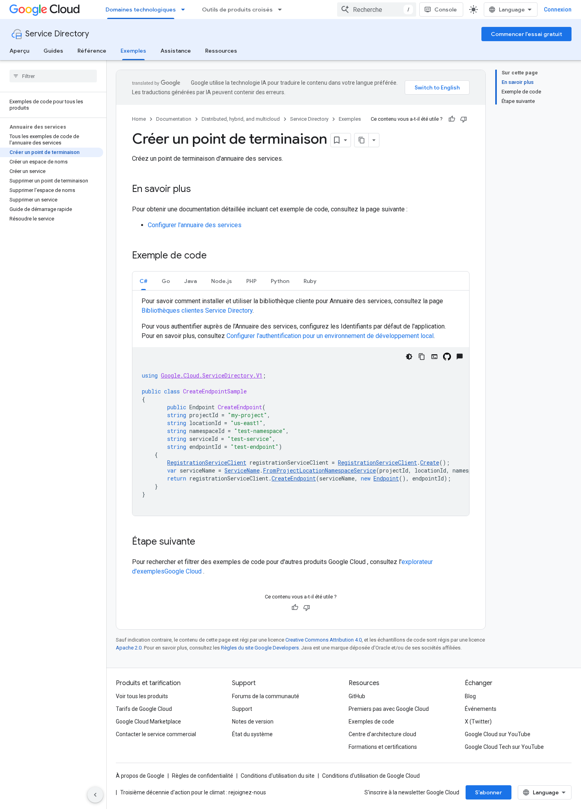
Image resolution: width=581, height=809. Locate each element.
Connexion (558, 9)
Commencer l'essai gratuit (526, 34)
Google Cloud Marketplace (148, 721)
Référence (91, 50)
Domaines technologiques (141, 9)
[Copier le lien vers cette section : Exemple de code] (215, 256)
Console (445, 9)
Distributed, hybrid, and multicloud (241, 119)
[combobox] (376, 9)
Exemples (133, 50)
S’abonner (488, 792)
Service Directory (57, 34)
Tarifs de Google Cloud (144, 709)
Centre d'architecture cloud (382, 734)
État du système (252, 734)
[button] (143, 281)
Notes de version (253, 721)
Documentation (173, 119)
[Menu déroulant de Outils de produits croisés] (282, 9)
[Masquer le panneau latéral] (95, 795)
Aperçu (19, 50)
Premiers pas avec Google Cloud (389, 709)
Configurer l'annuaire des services (194, 225)
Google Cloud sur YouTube (497, 734)
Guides (53, 50)
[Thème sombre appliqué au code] (409, 356)
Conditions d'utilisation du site (278, 776)
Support (242, 709)
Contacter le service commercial (156, 734)
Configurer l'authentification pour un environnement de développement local (330, 336)
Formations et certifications (383, 747)
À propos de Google (140, 776)
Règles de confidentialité (202, 776)
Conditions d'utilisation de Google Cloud (371, 776)
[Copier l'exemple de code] (421, 356)
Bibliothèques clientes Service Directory (197, 310)
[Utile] (452, 119)
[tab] (143, 281)
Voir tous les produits (142, 696)
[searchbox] (53, 76)
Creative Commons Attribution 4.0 (323, 640)
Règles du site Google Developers (260, 648)
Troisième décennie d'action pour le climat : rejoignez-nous (193, 792)
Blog (470, 696)
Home (139, 119)
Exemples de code (371, 721)
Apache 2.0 (128, 648)
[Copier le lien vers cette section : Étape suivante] (203, 542)
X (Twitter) (478, 721)
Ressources (221, 50)
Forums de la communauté (265, 696)
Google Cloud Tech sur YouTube (504, 747)
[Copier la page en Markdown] (362, 140)
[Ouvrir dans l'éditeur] (434, 356)
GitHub (357, 696)
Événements (480, 709)
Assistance (175, 50)
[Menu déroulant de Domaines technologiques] (185, 9)
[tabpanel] (300, 406)
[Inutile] (464, 119)
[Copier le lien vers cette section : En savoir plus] (199, 189)
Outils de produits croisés (237, 9)
